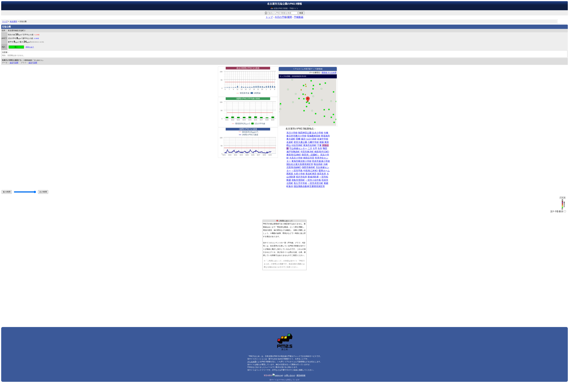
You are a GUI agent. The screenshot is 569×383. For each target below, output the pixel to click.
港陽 (321, 142)
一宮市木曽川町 (315, 183)
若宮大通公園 (300, 142)
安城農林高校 (313, 136)
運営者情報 (301, 375)
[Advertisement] (90, 291)
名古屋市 (13, 21)
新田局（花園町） (311, 155)
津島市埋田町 (298, 180)
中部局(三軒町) (310, 170)
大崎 (325, 164)
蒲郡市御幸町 (308, 167)
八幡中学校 (313, 142)
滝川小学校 (292, 133)
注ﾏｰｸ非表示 (556, 211)
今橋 (326, 133)
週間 (289, 17)
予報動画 (298, 17)
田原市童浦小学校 (321, 161)
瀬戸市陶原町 (293, 151)
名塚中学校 (322, 139)
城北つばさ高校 (309, 139)
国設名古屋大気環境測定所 (299, 164)
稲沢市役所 (301, 177)
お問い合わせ (289, 375)
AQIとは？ (30, 47)
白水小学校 (317, 133)
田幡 (298, 139)
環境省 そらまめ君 (329, 73)
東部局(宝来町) (293, 155)
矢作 (320, 148)
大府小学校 (299, 174)
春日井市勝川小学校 (296, 136)
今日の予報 (281, 17)
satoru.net (279, 375)
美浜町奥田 (311, 174)
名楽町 (289, 142)
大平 (315, 148)
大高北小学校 (296, 158)
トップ (269, 17)
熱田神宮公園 (304, 133)
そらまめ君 (251, 362)
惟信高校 (318, 164)
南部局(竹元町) (321, 151)
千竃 (319, 145)
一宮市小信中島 (313, 180)
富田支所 (321, 174)
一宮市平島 (297, 170)
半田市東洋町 (307, 151)
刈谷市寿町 (297, 145)
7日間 (16, 63)
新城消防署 (313, 177)
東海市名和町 (310, 145)
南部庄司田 (308, 158)
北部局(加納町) (293, 167)
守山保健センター (298, 148)
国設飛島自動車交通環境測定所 (309, 186)
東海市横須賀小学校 (301, 161)
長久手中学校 (300, 183)
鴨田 (325, 148)
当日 (11, 63)
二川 (310, 148)
